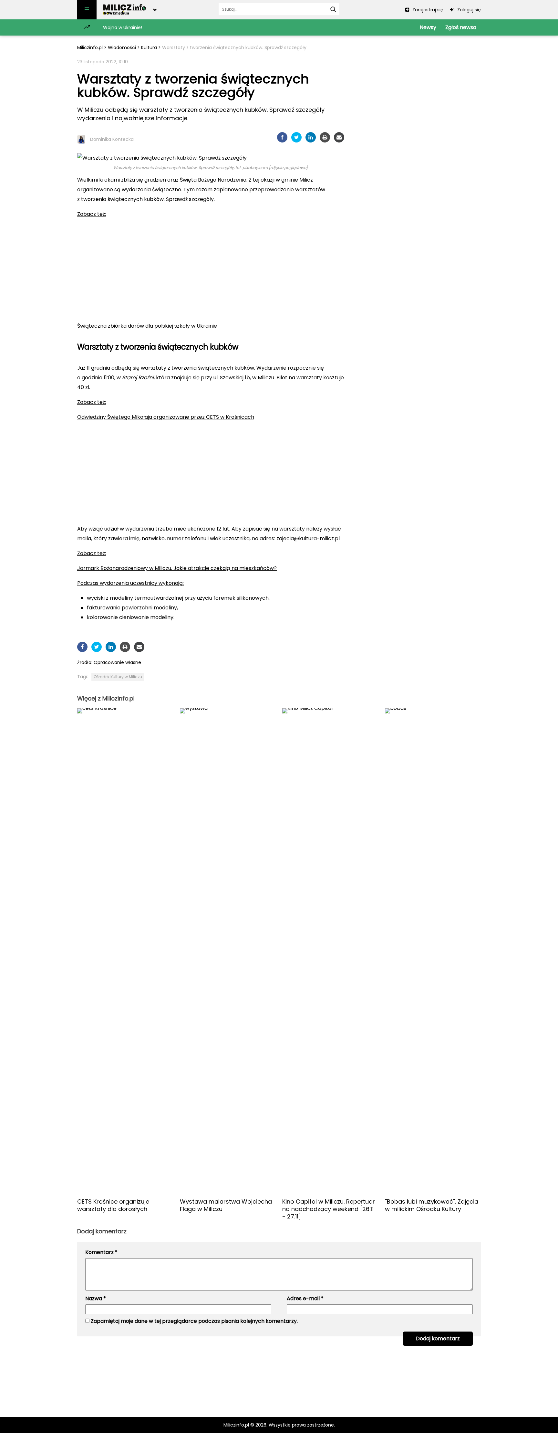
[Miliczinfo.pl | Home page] (125, 10)
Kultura (149, 47)
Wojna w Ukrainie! (122, 27)
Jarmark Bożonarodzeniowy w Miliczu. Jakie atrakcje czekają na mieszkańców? (177, 568)
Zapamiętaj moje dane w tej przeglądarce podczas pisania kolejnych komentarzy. (194, 1321)
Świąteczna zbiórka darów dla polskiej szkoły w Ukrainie (147, 326)
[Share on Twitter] (296, 137)
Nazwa (95, 1298)
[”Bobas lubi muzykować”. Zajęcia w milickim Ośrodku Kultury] (433, 950)
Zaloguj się (468, 9)
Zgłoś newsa (460, 27)
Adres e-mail (305, 1298)
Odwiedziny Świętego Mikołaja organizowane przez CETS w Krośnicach (165, 417)
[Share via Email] (339, 137)
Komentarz (101, 1252)
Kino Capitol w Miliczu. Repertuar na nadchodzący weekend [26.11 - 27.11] (328, 1209)
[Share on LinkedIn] (310, 137)
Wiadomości (122, 47)
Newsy (428, 27)
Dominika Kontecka (112, 139)
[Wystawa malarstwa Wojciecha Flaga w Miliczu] (228, 950)
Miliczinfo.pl (90, 47)
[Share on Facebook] (282, 137)
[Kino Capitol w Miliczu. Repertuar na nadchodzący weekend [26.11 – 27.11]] (330, 950)
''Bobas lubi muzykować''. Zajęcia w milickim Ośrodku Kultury (431, 1205)
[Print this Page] (325, 137)
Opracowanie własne (117, 662)
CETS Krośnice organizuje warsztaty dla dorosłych (113, 1205)
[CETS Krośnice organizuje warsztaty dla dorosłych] (125, 950)
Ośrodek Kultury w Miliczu (118, 677)
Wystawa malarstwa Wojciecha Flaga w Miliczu (226, 1205)
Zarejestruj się (427, 9)
